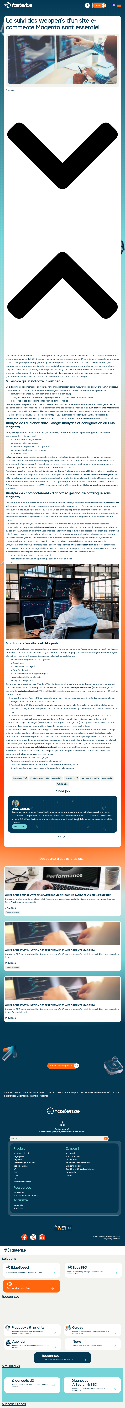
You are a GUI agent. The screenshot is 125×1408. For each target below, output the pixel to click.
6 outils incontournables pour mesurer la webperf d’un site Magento (42, 768)
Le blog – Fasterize (22, 1092)
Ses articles (19, 827)
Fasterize (8, 1092)
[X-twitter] (33, 1237)
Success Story (90, 778)
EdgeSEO (18, 1160)
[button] (62, 156)
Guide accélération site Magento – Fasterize (69, 1092)
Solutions (9, 1259)
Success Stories (14, 1404)
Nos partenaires (73, 1156)
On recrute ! (71, 1160)
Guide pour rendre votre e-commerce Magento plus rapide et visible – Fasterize (58, 895)
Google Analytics (65, 471)
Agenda (107, 778)
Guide (56, 778)
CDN (16, 1175)
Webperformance (12, 912)
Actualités (20, 778)
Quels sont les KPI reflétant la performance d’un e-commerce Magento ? (44, 765)
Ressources (10, 1296)
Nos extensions (21, 1166)
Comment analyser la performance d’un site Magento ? (36, 761)
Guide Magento (40, 778)
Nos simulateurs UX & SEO (25, 1196)
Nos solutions (72, 1153)
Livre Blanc (71, 778)
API (15, 1169)
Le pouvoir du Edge (22, 1153)
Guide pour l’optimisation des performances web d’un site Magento (50, 950)
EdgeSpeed (19, 1156)
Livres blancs (20, 1192)
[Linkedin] (42, 1237)
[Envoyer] (106, 1138)
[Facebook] (24, 1237)
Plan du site (71, 1172)
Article (62, 784)
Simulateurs (11, 1366)
